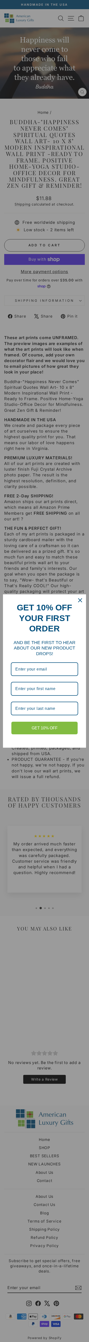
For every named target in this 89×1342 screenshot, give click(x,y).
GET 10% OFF (45, 728)
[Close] (80, 600)
